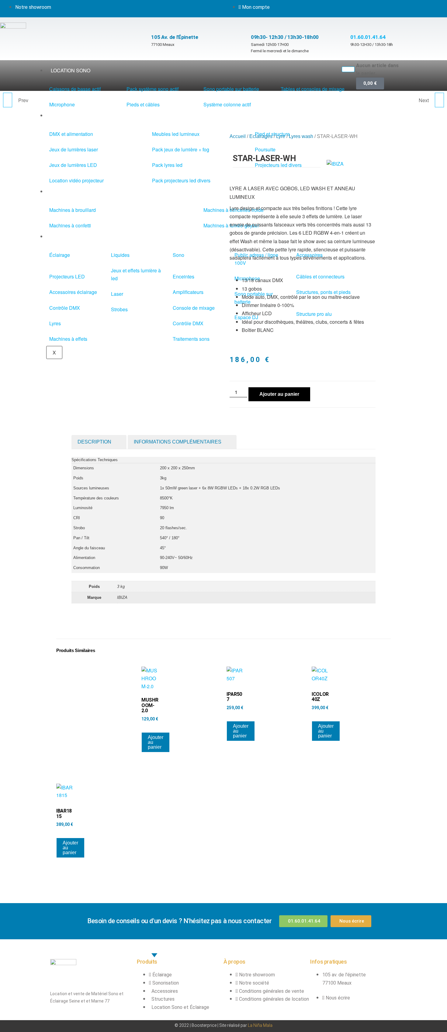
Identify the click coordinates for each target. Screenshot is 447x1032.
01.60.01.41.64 (367, 37)
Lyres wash (301, 136)
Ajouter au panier (279, 394)
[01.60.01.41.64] (353, 23)
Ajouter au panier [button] (155, 742)
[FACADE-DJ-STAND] (439, 100)
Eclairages (260, 136)
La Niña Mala (260, 1025)
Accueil (238, 136)
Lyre (280, 136)
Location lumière (74, 115)
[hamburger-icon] (348, 69)
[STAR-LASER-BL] (7, 100)
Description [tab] (94, 441)
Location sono (70, 70)
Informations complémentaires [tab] (177, 441)
